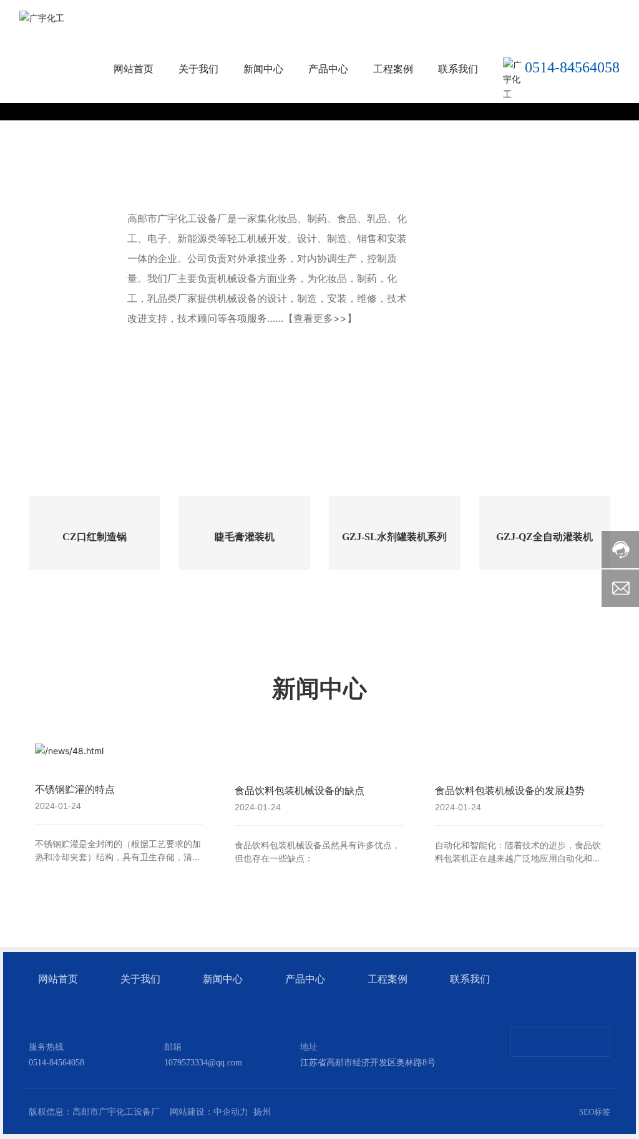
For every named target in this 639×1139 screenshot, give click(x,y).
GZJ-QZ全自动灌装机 (544, 536)
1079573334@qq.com (203, 1062)
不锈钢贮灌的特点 (75, 789)
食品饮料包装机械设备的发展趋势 (510, 790)
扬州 (262, 1112)
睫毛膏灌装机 (245, 536)
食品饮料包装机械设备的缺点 (299, 790)
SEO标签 (594, 1112)
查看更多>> (320, 318)
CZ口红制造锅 (94, 536)
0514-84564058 (572, 67)
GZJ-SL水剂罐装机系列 (394, 536)
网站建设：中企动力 (209, 1112)
